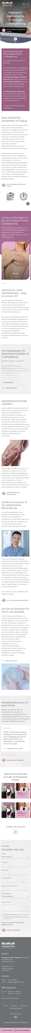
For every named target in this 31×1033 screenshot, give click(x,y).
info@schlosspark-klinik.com (16, 982)
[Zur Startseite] (7, 4)
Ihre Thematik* (6, 893)
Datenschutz (24, 1005)
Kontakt (5, 1005)
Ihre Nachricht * (6, 902)
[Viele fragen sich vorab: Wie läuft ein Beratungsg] (22, 791)
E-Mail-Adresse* (6, 878)
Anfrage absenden (13, 930)
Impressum (14, 1005)
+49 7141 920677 (12, 980)
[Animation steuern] (27, 203)
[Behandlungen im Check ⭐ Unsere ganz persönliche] (8, 791)
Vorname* (4, 862)
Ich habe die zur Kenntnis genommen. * (16, 917)
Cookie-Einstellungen (15, 1008)
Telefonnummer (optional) (9, 886)
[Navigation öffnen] (28, 4)
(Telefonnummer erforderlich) (16, 914)
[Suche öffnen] (23, 4)
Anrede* (4, 854)
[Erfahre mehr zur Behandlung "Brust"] (15, 276)
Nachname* (5, 870)
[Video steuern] (15, 38)
